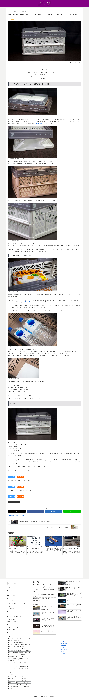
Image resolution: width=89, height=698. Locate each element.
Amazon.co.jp (63, 645)
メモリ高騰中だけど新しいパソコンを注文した (44, 584)
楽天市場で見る (20, 476)
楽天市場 (62, 647)
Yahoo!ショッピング (65, 649)
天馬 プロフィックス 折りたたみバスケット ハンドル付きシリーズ (46, 78)
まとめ (30, 76)
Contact (49, 694)
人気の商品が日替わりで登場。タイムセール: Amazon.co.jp (18, 515)
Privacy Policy (40, 694)
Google (62, 641)
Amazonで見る (12, 477)
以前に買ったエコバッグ (31, 302)
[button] (30, 583)
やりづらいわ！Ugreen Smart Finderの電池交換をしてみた (44, 595)
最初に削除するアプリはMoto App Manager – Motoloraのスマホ (44, 590)
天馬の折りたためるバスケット (43, 123)
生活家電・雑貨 (30, 502)
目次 (43, 69)
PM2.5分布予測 (63, 653)
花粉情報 (62, 651)
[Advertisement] (44, 565)
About (46, 694)
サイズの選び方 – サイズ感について (38, 74)
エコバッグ (24, 502)
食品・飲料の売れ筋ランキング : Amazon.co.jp (16, 505)
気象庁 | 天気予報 (64, 643)
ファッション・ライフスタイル (15, 502)
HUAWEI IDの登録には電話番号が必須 (42, 587)
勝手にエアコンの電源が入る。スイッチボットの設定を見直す (44, 599)
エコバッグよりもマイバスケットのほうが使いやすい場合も (42, 72)
